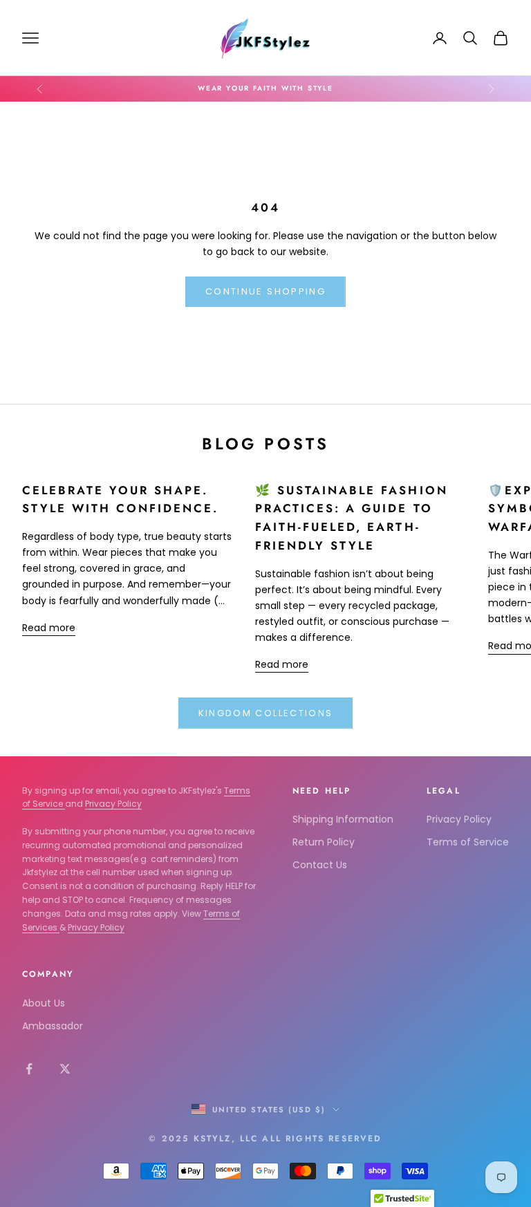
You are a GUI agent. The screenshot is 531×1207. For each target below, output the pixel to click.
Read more (48, 628)
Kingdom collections (265, 713)
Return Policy (323, 842)
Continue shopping (265, 291)
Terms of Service (468, 842)
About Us (43, 1003)
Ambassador (52, 1026)
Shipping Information (342, 819)
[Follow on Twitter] (65, 1069)
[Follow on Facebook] (29, 1069)
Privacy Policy (113, 804)
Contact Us (319, 865)
